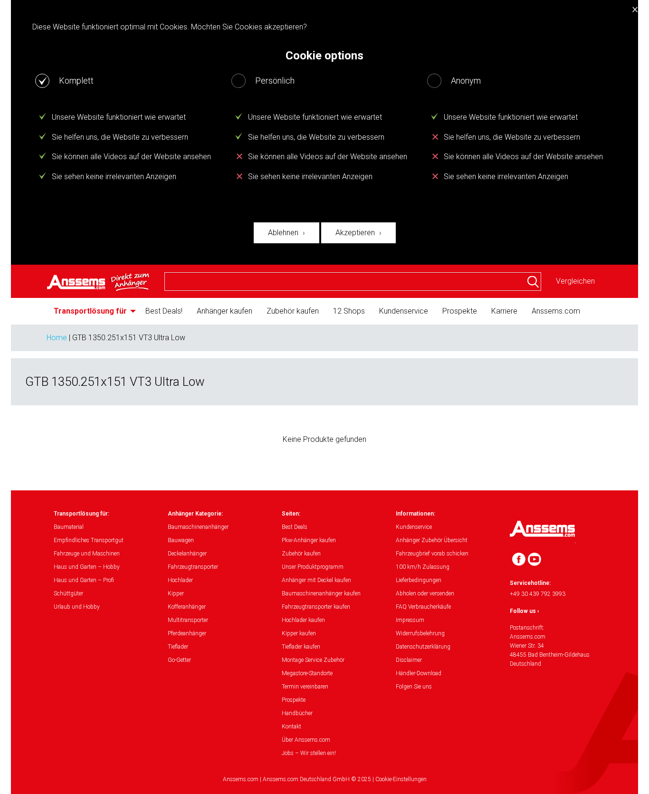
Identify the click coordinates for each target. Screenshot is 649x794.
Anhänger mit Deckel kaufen (316, 580)
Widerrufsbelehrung (420, 633)
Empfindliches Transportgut (89, 540)
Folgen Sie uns (414, 686)
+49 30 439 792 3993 (537, 594)
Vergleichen (575, 281)
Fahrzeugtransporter (193, 567)
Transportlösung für (90, 311)
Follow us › (524, 611)
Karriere (504, 311)
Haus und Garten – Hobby (87, 567)
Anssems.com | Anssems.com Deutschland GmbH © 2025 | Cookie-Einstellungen (325, 779)
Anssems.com (556, 311)
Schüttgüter (68, 593)
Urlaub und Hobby (77, 606)
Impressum (410, 620)
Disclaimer (409, 660)
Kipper (176, 593)
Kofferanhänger (187, 606)
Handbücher (297, 713)
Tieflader (178, 646)
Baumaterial (69, 527)
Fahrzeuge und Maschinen (87, 553)
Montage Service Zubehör (313, 660)
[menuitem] (92, 311)
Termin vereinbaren (305, 686)
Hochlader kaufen (303, 620)
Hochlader (180, 580)
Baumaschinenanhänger (198, 527)
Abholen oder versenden (425, 593)
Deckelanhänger (187, 553)
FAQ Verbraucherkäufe (423, 606)
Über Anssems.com (306, 740)
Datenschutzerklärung (423, 646)
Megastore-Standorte (307, 673)
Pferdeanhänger (187, 633)
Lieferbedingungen (418, 580)
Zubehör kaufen (293, 311)
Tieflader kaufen (301, 646)
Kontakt (291, 726)
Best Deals (294, 527)
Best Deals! (163, 311)
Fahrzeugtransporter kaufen (316, 606)
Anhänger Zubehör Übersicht (432, 540)
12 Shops (349, 311)
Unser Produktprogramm (313, 567)
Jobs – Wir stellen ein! (309, 753)
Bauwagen (181, 540)
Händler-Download (418, 673)
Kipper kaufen (299, 633)
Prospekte (459, 311)
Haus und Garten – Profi (84, 580)
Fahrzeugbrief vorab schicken (432, 553)
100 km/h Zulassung (422, 567)
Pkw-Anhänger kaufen (309, 540)
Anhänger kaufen (224, 311)
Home (57, 337)
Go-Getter (179, 660)
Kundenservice (403, 311)
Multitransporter (188, 620)
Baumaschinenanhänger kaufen (321, 593)
